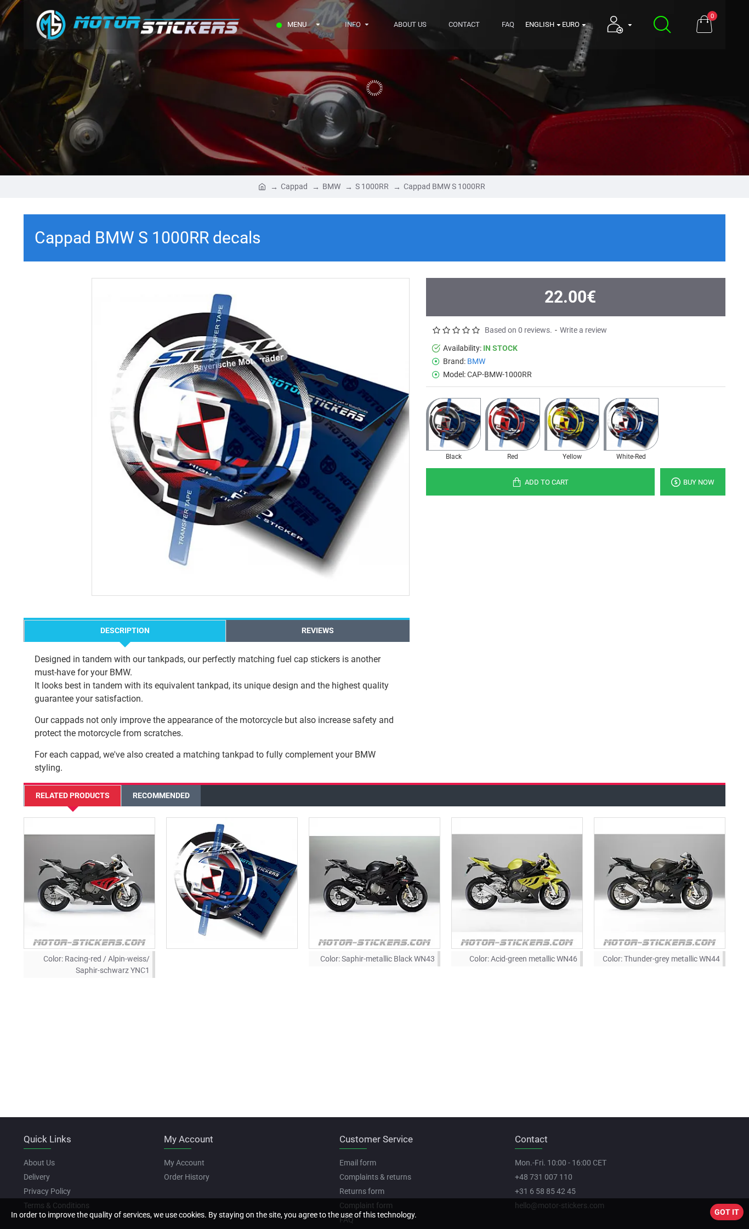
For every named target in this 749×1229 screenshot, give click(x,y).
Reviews (318, 630)
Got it (726, 1212)
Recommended (161, 795)
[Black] (453, 424)
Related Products (73, 795)
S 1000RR (372, 186)
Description (125, 630)
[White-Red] (631, 424)
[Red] (512, 424)
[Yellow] (571, 424)
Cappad (294, 186)
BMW (331, 186)
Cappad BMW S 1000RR (444, 186)
